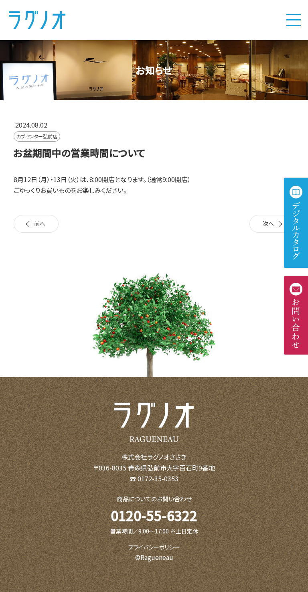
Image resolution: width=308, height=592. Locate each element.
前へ (39, 223)
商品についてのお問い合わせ (154, 499)
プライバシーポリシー (154, 547)
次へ (268, 223)
